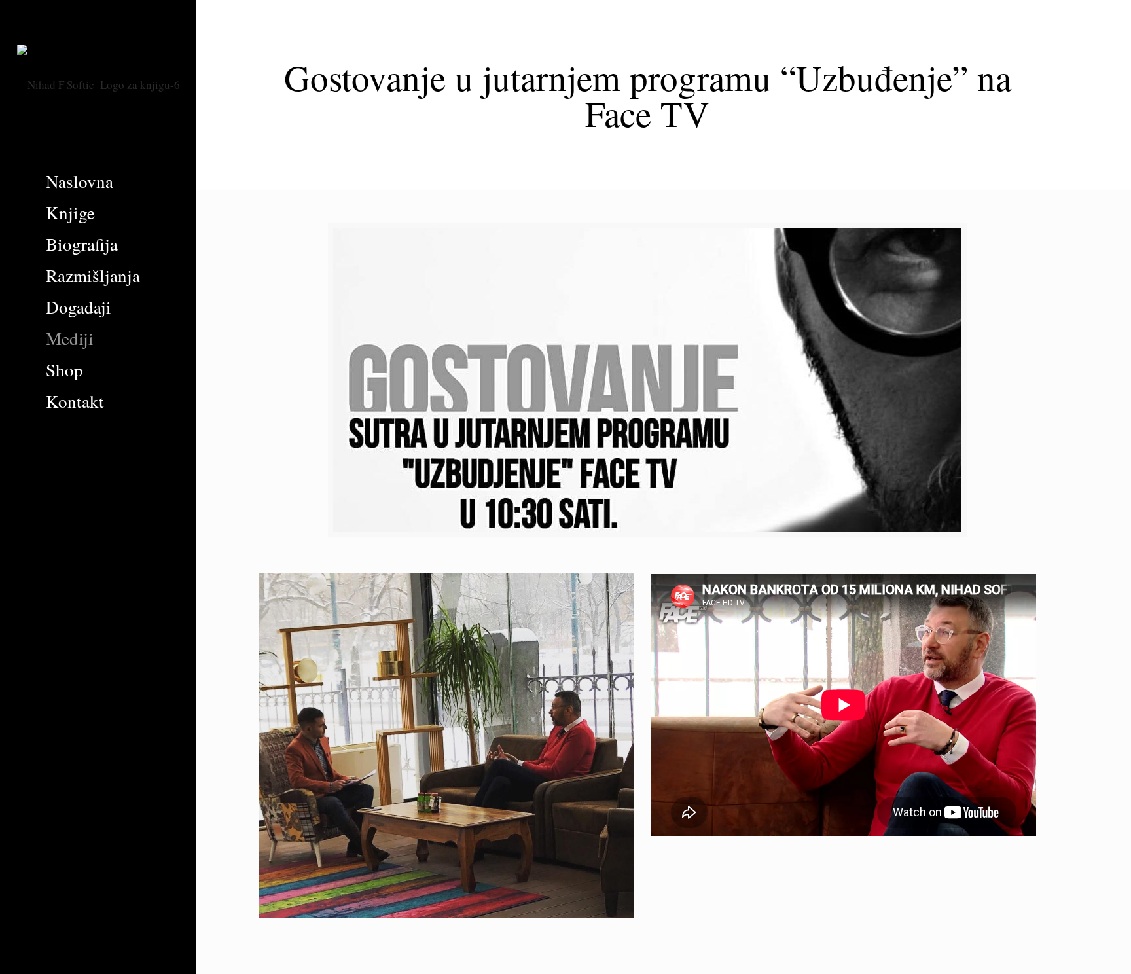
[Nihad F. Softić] (98, 83)
